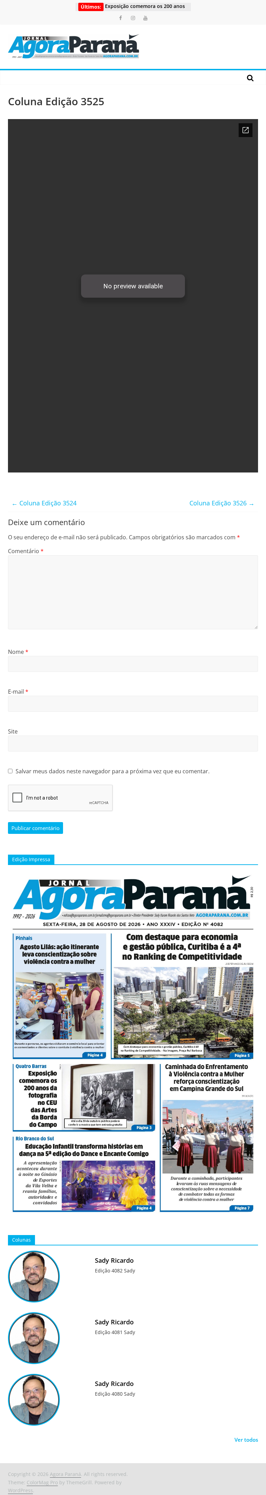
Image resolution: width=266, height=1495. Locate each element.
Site (13, 731)
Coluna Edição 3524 (44, 503)
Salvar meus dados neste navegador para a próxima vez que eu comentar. (113, 771)
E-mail (18, 691)
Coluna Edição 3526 (222, 503)
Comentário (26, 551)
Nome (18, 652)
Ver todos (246, 1439)
